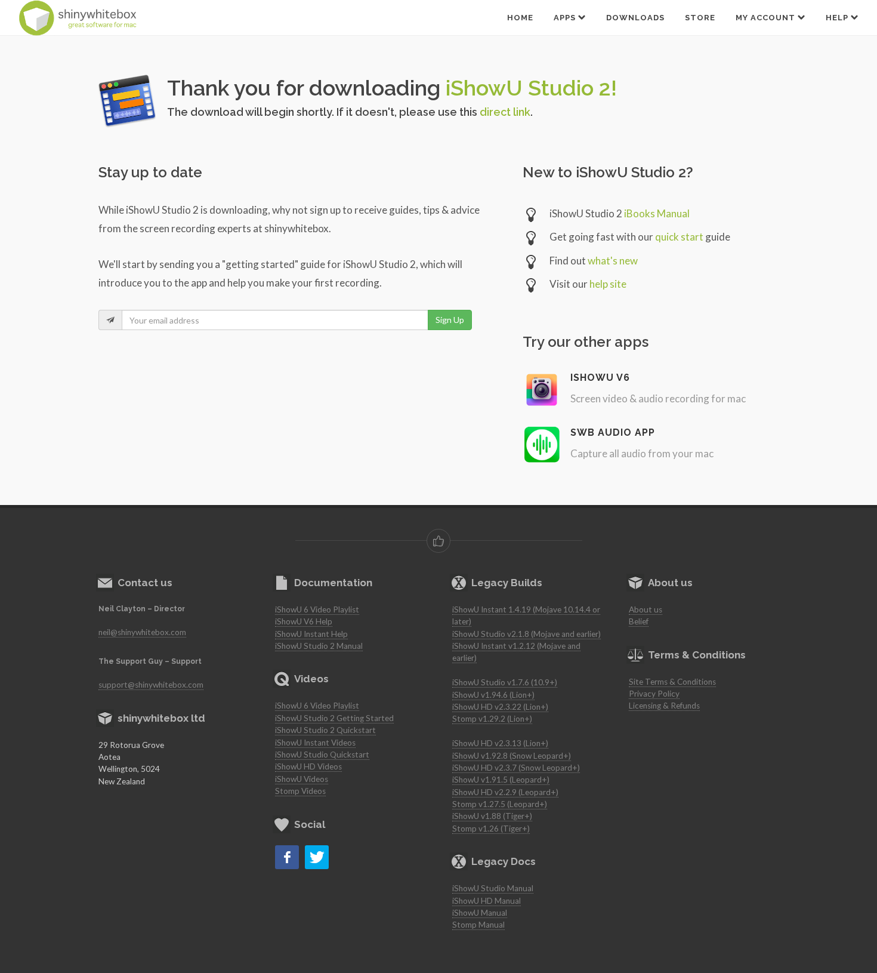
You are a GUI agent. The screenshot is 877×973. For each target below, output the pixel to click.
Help (838, 17)
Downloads (635, 17)
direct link (505, 112)
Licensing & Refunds (664, 705)
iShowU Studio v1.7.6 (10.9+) (504, 682)
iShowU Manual (479, 912)
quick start (679, 236)
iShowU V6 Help (303, 621)
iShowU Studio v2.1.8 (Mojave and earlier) (526, 634)
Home (520, 17)
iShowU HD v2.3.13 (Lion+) (500, 743)
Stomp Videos (300, 791)
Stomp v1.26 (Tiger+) (491, 828)
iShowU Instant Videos (315, 742)
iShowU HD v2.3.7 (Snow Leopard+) (516, 767)
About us (645, 609)
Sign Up (450, 320)
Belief (639, 621)
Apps (566, 17)
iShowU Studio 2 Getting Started (334, 718)
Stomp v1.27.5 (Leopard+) (499, 804)
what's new (613, 260)
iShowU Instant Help (311, 634)
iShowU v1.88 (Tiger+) (492, 816)
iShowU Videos (301, 779)
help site (607, 284)
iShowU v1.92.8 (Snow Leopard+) (511, 755)
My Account (767, 17)
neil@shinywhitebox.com (142, 632)
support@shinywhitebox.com (150, 684)
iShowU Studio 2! (531, 87)
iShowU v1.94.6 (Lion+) (493, 695)
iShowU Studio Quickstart (322, 754)
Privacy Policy (654, 693)
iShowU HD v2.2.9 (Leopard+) (505, 792)
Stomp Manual (478, 924)
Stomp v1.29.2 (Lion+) (492, 718)
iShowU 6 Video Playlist (317, 609)
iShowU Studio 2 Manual (319, 646)
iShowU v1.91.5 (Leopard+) (500, 779)
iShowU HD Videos (308, 766)
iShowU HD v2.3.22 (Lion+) (500, 707)
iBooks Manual (657, 213)
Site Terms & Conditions (672, 681)
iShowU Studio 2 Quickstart (325, 730)
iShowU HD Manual (486, 901)
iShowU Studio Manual (492, 888)
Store (700, 17)
